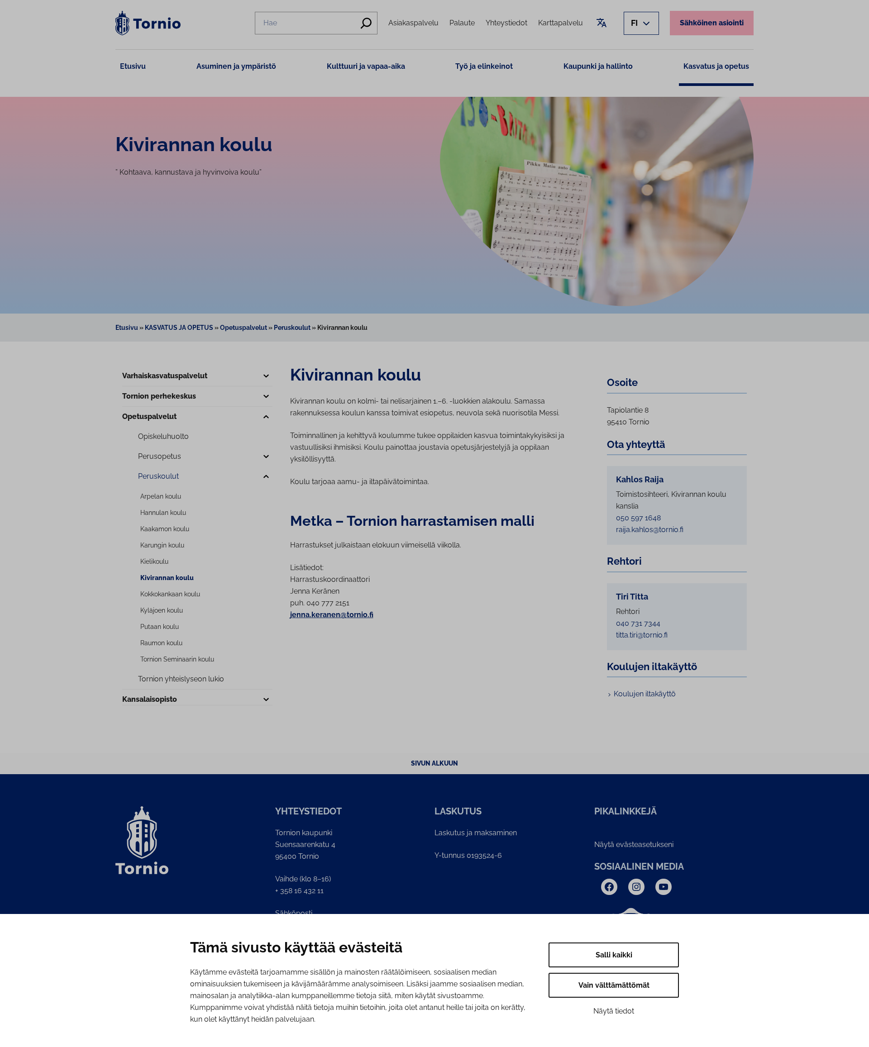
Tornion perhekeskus (159, 396)
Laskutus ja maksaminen (475, 832)
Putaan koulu (159, 626)
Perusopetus (159, 456)
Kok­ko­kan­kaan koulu (170, 594)
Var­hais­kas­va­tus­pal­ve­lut (164, 375)
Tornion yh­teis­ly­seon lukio (181, 679)
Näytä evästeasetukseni (633, 844)
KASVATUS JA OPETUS (179, 327)
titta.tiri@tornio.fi (642, 635)
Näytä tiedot (613, 1011)
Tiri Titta (632, 596)
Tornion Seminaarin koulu (177, 659)
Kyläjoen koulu (161, 610)
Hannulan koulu (163, 512)
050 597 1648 (638, 518)
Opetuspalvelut (243, 327)
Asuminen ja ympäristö (236, 66)
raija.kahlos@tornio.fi (649, 529)
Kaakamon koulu (164, 529)
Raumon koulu (161, 643)
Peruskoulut (292, 327)
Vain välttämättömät (613, 985)
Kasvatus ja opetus (716, 66)
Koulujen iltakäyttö (645, 694)
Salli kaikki (614, 955)
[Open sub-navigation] (266, 376)
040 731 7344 (638, 623)
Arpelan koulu (160, 496)
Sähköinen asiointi (712, 23)
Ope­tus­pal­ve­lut (149, 416)
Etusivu (133, 66)
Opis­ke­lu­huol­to (163, 436)
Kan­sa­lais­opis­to (149, 699)
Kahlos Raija (640, 479)
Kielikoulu (154, 561)
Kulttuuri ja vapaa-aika (366, 66)
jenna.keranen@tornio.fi (331, 614)
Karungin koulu (162, 545)
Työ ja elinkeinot (484, 66)
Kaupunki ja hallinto (598, 66)
